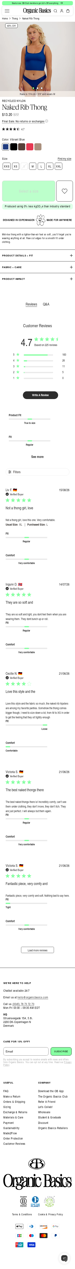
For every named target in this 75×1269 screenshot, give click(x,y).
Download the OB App (51, 1091)
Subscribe (61, 1051)
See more (37, 456)
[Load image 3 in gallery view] (42, 88)
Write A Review (40, 395)
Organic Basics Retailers (53, 1128)
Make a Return (11, 1096)
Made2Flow (10, 1133)
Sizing (7, 1107)
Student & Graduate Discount (49, 1119)
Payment (8, 1123)
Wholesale (44, 1112)
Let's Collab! (45, 1107)
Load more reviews (38, 950)
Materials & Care (13, 1117)
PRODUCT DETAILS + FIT (17, 255)
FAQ (6, 1091)
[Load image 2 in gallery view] (37, 88)
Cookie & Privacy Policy (50, 1214)
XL (49, 166)
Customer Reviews (14, 1144)
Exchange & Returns (15, 1112)
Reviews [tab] (31, 304)
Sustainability (11, 1128)
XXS (6, 166)
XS (15, 166)
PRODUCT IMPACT (13, 278)
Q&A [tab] (46, 304)
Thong (15, 18)
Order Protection (13, 1138)
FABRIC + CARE (12, 267)
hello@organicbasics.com (33, 997)
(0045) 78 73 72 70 (23, 1004)
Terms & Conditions (22, 1214)
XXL (58, 166)
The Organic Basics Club (53, 1096)
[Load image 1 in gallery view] (33, 88)
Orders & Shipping (14, 1102)
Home (5, 18)
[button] (7, 11)
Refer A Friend (46, 1102)
